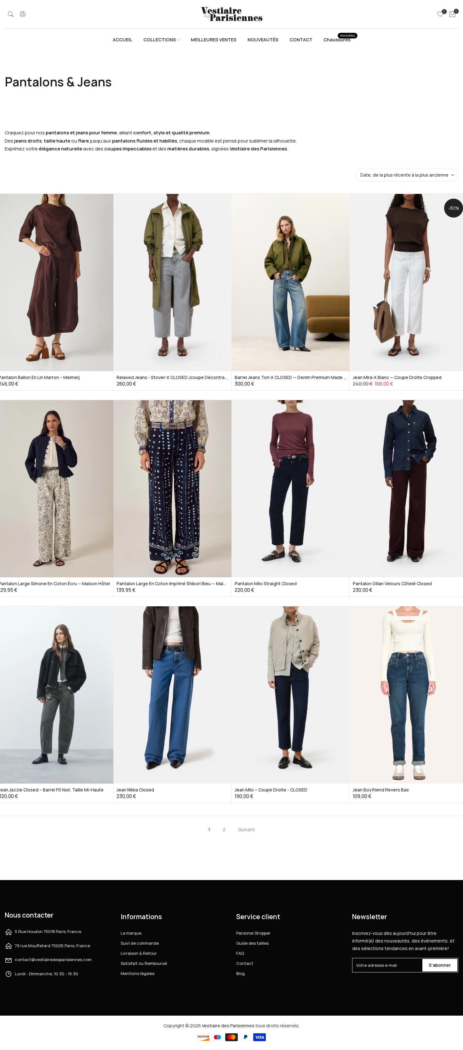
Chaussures (339, 39)
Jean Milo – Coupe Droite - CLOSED (271, 790)
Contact (244, 963)
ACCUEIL (122, 40)
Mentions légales (137, 973)
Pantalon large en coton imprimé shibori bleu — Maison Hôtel (180, 583)
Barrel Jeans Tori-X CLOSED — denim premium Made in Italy (296, 377)
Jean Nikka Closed (135, 790)
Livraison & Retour (139, 953)
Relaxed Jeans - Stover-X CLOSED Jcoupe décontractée (176, 377)
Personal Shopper (253, 933)
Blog (240, 973)
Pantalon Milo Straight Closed (266, 583)
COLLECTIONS (159, 40)
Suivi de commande (140, 943)
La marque (131, 933)
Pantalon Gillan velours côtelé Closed (392, 583)
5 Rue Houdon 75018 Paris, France (48, 931)
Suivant (246, 829)
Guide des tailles (252, 943)
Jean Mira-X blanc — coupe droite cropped (397, 377)
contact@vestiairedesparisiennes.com (53, 959)
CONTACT (300, 40)
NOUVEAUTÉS (263, 40)
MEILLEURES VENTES (214, 40)
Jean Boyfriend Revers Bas (381, 790)
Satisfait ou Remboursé (144, 963)
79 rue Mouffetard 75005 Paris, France (52, 945)
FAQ (240, 953)
